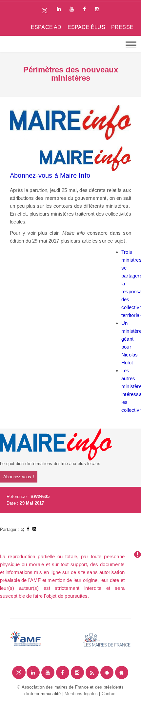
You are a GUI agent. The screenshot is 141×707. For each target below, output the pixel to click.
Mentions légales (81, 693)
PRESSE (122, 27)
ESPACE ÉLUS (86, 27)
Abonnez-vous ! (18, 476)
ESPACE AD (46, 27)
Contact (109, 693)
